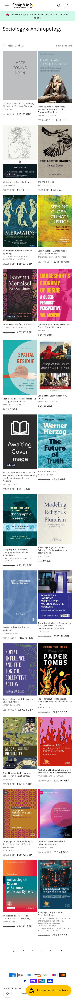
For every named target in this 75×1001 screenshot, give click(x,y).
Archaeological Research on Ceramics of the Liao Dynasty (16, 917)
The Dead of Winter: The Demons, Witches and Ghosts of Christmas (18, 105)
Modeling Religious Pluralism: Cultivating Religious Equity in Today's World (52, 550)
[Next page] (61, 950)
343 (52, 950)
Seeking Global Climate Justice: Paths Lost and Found (53, 252)
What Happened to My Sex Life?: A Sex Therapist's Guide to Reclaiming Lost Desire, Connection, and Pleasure (20, 476)
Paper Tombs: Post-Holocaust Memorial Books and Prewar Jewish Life (55, 701)
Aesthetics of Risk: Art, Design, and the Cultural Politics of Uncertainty (54, 771)
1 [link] (14, 950)
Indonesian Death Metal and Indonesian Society (51, 842)
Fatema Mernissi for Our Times (17, 324)
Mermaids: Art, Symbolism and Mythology (17, 252)
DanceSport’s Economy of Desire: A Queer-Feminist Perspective (54, 326)
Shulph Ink (16, 988)
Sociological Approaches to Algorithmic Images (50, 913)
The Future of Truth (46, 471)
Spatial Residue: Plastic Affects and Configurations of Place (19, 400)
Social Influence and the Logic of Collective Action (18, 700)
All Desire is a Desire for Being (17, 182)
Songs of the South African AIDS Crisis (52, 397)
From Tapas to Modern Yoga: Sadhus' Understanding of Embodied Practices (51, 109)
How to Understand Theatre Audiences (16, 628)
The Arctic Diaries (46, 181)
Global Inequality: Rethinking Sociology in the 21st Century (17, 774)
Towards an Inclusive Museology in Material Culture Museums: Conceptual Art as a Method (54, 626)
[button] (7, 5)
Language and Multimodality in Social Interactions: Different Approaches (18, 844)
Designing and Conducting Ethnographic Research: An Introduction (15, 552)
